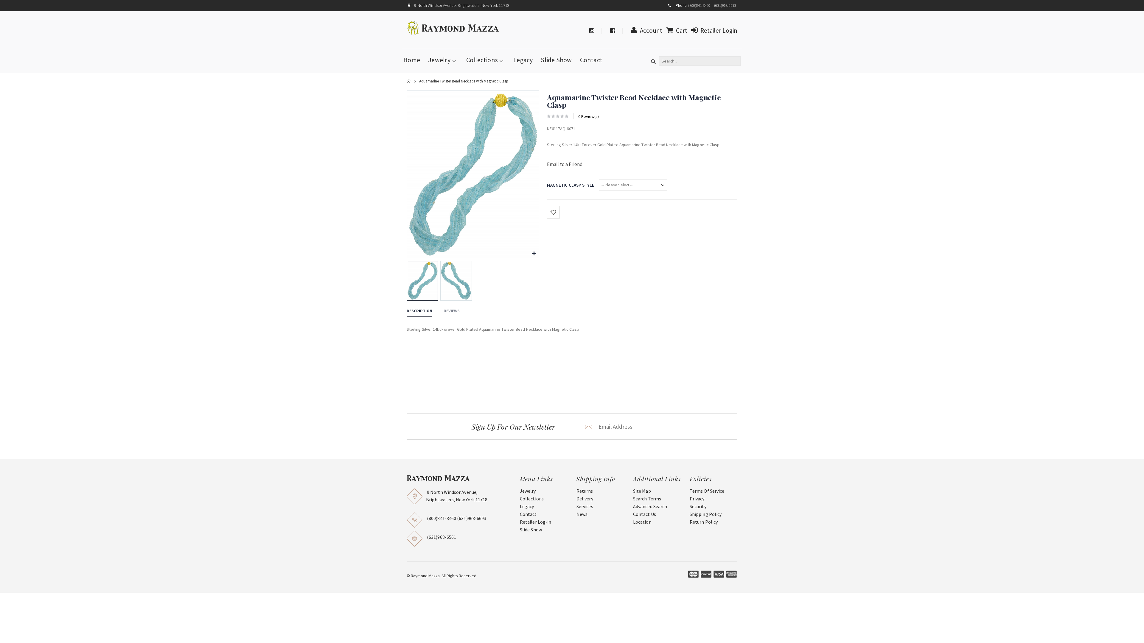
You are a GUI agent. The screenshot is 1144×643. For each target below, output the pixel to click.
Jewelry (439, 60)
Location (642, 522)
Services (584, 506)
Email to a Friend (565, 164)
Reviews (452, 310)
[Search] (653, 62)
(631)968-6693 (725, 5)
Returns (584, 491)
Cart (681, 30)
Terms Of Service (707, 491)
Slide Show (556, 60)
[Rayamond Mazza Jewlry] (453, 28)
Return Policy (704, 522)
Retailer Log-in (535, 522)
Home (409, 81)
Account (651, 30)
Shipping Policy (706, 514)
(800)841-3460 (699, 5)
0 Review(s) (588, 116)
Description (419, 310)
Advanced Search (650, 506)
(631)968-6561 (441, 537)
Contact (591, 60)
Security (698, 506)
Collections (482, 60)
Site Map (642, 491)
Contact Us (644, 514)
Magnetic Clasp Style (571, 185)
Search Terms (647, 499)
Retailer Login (718, 30)
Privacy (697, 499)
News (581, 514)
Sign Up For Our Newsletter (513, 426)
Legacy (523, 60)
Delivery (584, 499)
